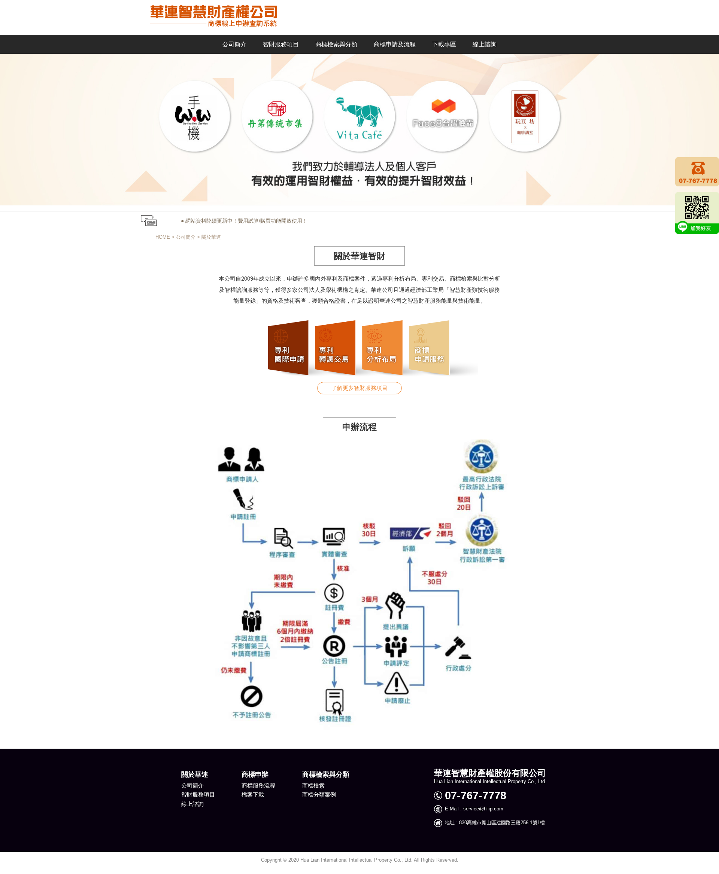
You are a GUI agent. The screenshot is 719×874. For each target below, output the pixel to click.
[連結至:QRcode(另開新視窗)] (697, 213)
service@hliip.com (482, 809)
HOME (162, 237)
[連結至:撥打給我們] (697, 171)
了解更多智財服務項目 (359, 388)
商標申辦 (255, 774)
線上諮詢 (192, 804)
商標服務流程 (258, 786)
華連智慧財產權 (208, 16)
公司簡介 (185, 237)
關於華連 (211, 237)
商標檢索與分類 (325, 774)
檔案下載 (253, 795)
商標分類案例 (319, 795)
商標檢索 (313, 786)
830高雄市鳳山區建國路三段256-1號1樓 (501, 822)
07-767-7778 (475, 795)
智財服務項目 (198, 795)
